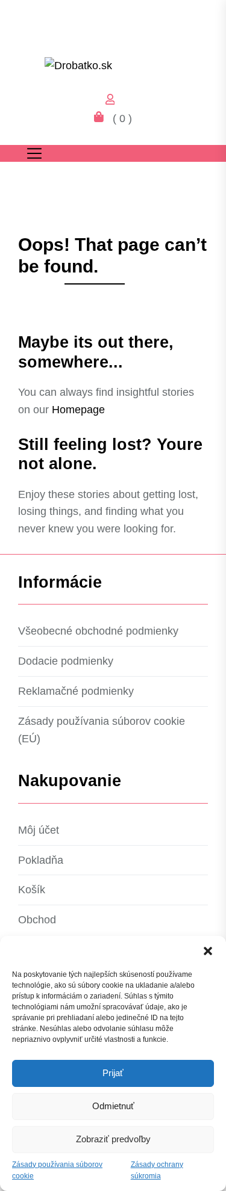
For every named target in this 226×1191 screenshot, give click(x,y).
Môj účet (38, 830)
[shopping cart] (102, 118)
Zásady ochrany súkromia (157, 1170)
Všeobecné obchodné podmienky (98, 631)
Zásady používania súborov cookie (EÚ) (101, 730)
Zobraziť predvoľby (113, 1139)
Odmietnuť (113, 1106)
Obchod (37, 920)
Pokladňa (40, 860)
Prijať (113, 1073)
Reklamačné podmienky (76, 691)
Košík (31, 890)
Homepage (78, 410)
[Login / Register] (113, 101)
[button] (208, 951)
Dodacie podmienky (65, 661)
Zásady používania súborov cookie (57, 1170)
